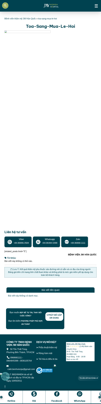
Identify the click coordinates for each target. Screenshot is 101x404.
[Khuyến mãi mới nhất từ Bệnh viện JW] (5, 376)
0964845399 (12, 361)
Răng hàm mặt (45, 353)
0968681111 (16, 357)
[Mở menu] (96, 5)
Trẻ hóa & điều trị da (48, 359)
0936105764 (26, 361)
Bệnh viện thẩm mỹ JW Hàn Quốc (20, 19)
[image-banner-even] (23, 305)
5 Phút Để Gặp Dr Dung (54, 316)
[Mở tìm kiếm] (5, 5)
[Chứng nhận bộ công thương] (44, 370)
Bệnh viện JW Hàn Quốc (76, 344)
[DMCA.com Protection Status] (59, 370)
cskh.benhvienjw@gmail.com (20, 369)
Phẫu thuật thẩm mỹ (48, 347)
